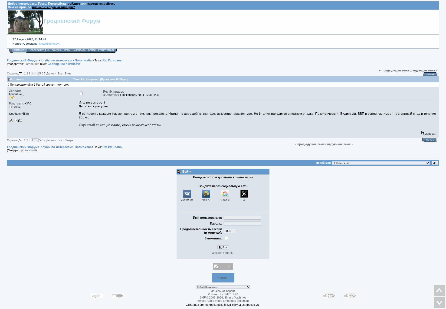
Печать (430, 75)
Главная (19, 50)
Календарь (79, 50)
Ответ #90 (112, 95)
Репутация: (16, 103)
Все (60, 73)
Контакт (223, 277)
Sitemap (243, 300)
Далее (51, 73)
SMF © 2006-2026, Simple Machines (223, 297)
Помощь (57, 50)
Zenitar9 (15, 91)
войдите (74, 3)
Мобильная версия (223, 291)
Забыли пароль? (223, 253)
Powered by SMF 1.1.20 (223, 294)
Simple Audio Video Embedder (216, 300)
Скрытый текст (92, 125)
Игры (67, 50)
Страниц (13, 73)
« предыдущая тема (394, 70)
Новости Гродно (39, 50)
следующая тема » (423, 70)
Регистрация (106, 50)
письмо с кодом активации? (53, 7)
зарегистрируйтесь (101, 3)
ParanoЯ (30, 64)
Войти (91, 50)
